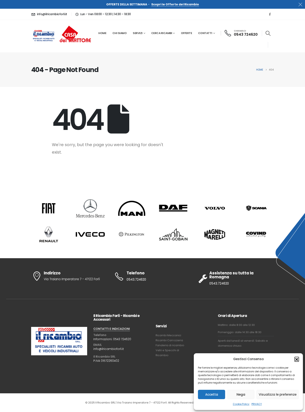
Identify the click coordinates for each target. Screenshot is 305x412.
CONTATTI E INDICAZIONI (111, 329)
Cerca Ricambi (161, 33)
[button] (297, 359)
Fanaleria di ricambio (170, 345)
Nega (241, 394)
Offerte (186, 33)
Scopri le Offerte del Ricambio (175, 4)
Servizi (138, 33)
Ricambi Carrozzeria (169, 340)
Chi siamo (119, 33)
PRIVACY (256, 404)
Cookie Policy (241, 404)
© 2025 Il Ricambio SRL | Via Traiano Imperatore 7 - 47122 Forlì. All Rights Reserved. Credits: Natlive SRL (152, 402)
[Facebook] (270, 14)
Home (102, 33)
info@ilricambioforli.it (108, 349)
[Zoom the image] (75, 25)
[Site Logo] (44, 36)
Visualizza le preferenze (277, 394)
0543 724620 (122, 339)
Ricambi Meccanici (168, 335)
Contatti (205, 33)
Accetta (211, 394)
